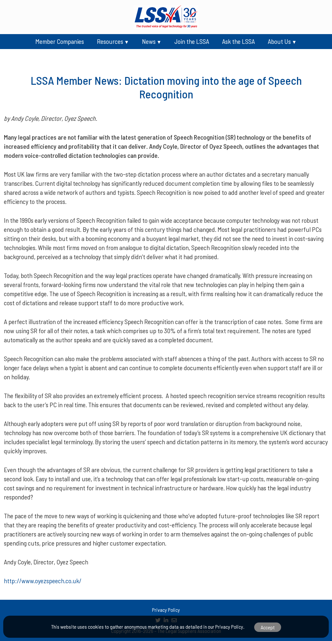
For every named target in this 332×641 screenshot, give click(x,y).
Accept (268, 627)
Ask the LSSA (238, 41)
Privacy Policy (166, 610)
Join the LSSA (191, 41)
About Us (279, 41)
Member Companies (59, 41)
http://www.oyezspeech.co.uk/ (42, 580)
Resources (110, 41)
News (149, 41)
